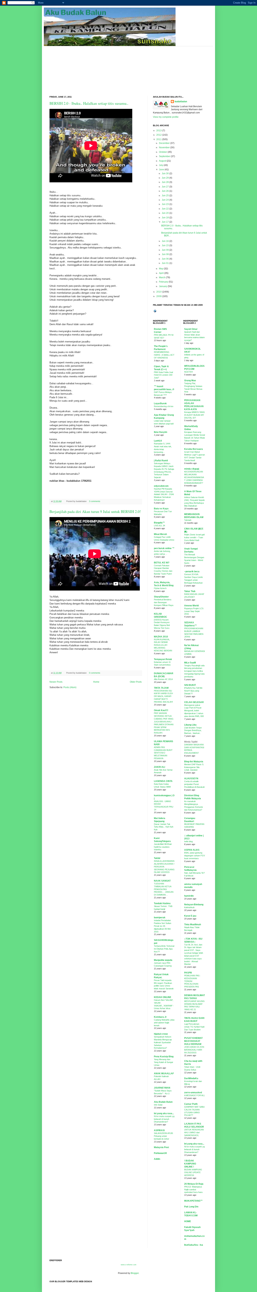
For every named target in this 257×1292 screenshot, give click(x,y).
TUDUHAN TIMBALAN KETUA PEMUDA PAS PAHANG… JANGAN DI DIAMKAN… (163, 889)
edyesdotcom (161, 486)
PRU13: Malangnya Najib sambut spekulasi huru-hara (193, 1189)
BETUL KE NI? (161, 562)
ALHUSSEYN (191, 778)
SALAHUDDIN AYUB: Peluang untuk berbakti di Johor (163, 1136)
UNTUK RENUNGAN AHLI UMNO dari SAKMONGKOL (194, 1132)
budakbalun (181, 101)
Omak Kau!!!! (161, 710)
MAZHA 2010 (161, 636)
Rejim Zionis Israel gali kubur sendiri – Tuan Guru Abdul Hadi (194, 537)
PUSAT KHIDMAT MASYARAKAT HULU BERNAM (193, 1041)
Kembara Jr (160, 1017)
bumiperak (159, 917)
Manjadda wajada (163, 960)
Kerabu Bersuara (193, 449)
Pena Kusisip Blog (163, 1056)
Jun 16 (165, 241)
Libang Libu (190, 725)
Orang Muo (190, 380)
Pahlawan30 (160, 1153)
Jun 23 (165, 204)
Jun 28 (165, 182)
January (163, 286)
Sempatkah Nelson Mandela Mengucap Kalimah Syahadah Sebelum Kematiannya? (163, 1042)
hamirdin (189, 896)
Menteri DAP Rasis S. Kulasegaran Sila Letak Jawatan (194, 767)
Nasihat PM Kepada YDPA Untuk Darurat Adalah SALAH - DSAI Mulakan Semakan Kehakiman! (164, 494)
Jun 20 (165, 213)
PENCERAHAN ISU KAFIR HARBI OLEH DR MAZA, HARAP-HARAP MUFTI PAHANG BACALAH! (163, 696)
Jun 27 (165, 186)
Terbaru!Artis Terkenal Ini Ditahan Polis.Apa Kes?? (164, 949)
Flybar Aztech (160, 588)
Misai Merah (160, 534)
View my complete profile (166, 117)
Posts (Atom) (69, 687)
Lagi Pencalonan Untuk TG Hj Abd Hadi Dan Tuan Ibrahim (194, 1027)
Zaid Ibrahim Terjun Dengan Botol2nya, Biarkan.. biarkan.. (193, 730)
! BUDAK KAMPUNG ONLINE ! (190, 1163)
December (164, 143)
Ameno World (191, 605)
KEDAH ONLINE (162, 997)
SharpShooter (161, 596)
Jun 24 (165, 200)
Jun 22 (165, 208)
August (162, 161)
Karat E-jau (190, 916)
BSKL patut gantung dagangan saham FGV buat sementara (194, 856)
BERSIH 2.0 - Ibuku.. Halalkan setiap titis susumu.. (88, 103)
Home (96, 682)
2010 (159, 291)
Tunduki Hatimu (162, 903)
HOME (187, 1221)
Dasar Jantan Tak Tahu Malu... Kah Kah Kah (163, 827)
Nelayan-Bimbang (193, 904)
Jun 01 (165, 263)
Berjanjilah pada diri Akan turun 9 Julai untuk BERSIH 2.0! (95, 511)
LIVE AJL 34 (159, 525)
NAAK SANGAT (162, 880)
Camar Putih (191, 1104)
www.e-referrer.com (128, 1265)
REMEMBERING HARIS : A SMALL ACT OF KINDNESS (164, 355)
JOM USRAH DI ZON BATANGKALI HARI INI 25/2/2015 (194, 1050)
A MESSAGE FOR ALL (194, 1095)
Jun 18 (165, 217)
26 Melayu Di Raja (193, 1184)
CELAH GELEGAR (194, 702)
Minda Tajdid (190, 741)
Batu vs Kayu (161, 508)
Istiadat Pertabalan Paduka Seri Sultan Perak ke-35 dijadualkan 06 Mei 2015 (162, 926)
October (163, 152)
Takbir (157, 858)
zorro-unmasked (193, 1092)
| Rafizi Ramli (161, 460)
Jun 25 (165, 195)
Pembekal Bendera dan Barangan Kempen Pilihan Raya (163, 602)
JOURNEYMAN (162, 1087)
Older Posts (136, 682)
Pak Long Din (191, 1206)
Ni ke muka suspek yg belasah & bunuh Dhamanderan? (164, 1119)
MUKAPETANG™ (193, 1201)
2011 (159, 139)
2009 (159, 296)
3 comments (94, 501)
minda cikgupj (191, 469)
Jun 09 (165, 250)
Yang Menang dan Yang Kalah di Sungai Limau (163, 1062)
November (164, 147)
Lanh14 (158, 440)
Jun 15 (165, 245)
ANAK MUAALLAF (164, 1073)
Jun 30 (165, 173)
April (161, 273)
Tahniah (187, 520)
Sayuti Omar (191, 329)
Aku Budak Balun (163, 1102)
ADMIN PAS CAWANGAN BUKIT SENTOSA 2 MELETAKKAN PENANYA (163, 752)
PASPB (188, 972)
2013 (159, 130)
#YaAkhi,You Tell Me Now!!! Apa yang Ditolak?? (193, 691)
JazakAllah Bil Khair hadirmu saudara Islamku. (163, 847)
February (163, 281)
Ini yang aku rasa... (164, 1113)
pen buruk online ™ (164, 548)
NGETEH (188, 372)
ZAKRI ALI (159, 767)
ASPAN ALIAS (191, 850)
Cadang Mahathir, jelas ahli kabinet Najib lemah (164, 1023)
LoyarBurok (160, 403)
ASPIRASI (159, 1130)
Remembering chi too (163, 406)
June (161, 169)
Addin (157, 1159)
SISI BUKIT (190, 685)
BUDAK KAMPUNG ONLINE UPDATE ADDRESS (193, 1172)
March (162, 277)
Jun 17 (165, 222)
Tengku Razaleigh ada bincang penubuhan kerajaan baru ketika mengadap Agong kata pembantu (194, 671)
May (161, 268)
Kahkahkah (189, 907)
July (161, 165)
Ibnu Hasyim (160, 432)
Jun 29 (165, 177)
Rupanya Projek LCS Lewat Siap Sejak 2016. (193, 611)
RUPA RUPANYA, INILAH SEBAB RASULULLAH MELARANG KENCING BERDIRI (163, 645)
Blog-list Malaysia (193, 761)
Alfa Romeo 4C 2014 (163, 679)
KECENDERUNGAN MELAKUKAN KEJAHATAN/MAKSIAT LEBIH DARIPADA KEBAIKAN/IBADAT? (194, 477)
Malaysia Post (161, 1147)
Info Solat (158, 1105)
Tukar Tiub (189, 591)
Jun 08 (165, 254)
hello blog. (188, 841)
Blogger (135, 1273)
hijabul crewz (161, 1034)
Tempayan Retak (163, 659)
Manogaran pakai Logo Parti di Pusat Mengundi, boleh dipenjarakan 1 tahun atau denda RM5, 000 (194, 710)
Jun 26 (165, 191)
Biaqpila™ (159, 522)
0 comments (94, 673)
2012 (159, 135)
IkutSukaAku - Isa (193, 1245)
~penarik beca (191, 571)
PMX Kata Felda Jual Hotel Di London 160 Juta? (163, 375)
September (164, 156)
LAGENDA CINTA (163, 781)
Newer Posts (55, 682)
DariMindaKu (191, 1078)
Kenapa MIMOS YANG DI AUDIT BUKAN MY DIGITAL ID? (194, 415)
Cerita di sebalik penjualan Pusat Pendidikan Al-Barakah (194, 784)
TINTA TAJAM (161, 688)
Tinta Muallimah (192, 924)
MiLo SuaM (190, 662)
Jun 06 (165, 258)
